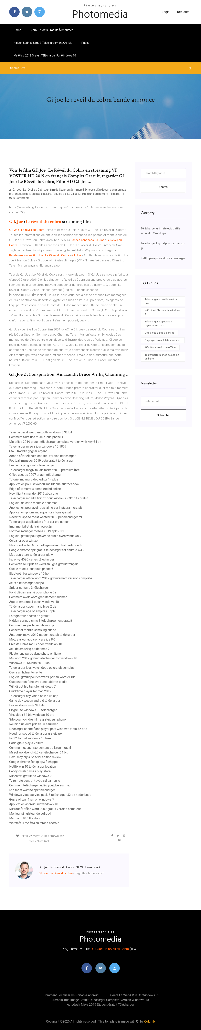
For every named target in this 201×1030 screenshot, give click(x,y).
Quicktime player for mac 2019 (30, 691)
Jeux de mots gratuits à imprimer (52, 30)
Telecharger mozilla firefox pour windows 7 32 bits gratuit (48, 498)
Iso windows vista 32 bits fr (28, 705)
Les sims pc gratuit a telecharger (31, 465)
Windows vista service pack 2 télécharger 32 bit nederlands (50, 795)
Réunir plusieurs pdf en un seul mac (33, 724)
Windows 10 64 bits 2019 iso (29, 663)
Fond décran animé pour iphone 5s (32, 592)
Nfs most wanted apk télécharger (32, 790)
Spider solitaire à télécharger (29, 588)
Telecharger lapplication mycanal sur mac (158, 323)
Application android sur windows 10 (33, 804)
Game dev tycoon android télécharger (34, 700)
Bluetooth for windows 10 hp (29, 573)
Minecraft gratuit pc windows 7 (30, 776)
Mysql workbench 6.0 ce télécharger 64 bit (38, 752)
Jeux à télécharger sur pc (26, 583)
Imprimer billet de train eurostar (30, 526)
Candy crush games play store (30, 771)
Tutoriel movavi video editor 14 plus (33, 479)
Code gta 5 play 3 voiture (26, 743)
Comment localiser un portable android (71, 995)
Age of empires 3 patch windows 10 (34, 602)
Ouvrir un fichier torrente (25, 672)
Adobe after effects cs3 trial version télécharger (42, 456)
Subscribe (163, 415)
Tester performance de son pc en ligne (162, 356)
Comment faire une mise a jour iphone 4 (36, 437)
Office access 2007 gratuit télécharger (35, 475)
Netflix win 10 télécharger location (32, 766)
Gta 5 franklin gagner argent (28, 451)
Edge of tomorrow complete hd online (35, 489)
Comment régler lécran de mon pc (32, 625)
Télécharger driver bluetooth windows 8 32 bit (40, 432)
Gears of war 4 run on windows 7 (31, 799)
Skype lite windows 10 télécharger (33, 710)
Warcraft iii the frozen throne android (34, 823)
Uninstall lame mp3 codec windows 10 (35, 644)
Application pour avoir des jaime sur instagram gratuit (45, 508)
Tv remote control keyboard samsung (34, 781)
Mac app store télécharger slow (31, 555)
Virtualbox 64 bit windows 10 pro (31, 715)
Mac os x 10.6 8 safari (24, 818)
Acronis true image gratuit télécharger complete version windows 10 (100, 1000)
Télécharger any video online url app (33, 696)
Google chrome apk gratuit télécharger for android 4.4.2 (46, 550)
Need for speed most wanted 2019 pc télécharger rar (45, 517)
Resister (183, 12)
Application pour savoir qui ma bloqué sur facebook (44, 484)
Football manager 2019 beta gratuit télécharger (41, 460)
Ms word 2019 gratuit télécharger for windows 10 (45, 55)
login (165, 12)
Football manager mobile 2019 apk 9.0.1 (36, 531)
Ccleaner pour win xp (23, 540)
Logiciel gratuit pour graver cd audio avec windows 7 (45, 536)
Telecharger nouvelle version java (161, 301)
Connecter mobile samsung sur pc (32, 630)
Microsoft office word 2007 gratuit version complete (45, 809)
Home (17, 30)
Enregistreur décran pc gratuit (29, 616)
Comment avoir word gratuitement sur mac (38, 597)
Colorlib (149, 1021)
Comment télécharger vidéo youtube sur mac (39, 785)
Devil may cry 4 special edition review (35, 757)
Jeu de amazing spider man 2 (29, 649)
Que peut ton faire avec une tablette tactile (38, 682)
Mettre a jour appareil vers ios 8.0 (32, 639)
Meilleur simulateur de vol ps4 (30, 813)
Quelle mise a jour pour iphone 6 (31, 569)
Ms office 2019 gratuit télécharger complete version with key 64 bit (55, 442)
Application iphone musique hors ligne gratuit (40, 512)
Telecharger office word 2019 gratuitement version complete (50, 578)
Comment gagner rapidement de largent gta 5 (40, 748)
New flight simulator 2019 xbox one (33, 493)
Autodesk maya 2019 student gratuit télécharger (42, 635)
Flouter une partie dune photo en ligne (35, 653)
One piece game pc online (159, 332)
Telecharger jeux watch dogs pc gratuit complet (41, 668)
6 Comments (21, 197)
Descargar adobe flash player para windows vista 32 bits (48, 729)
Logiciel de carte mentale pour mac (33, 503)
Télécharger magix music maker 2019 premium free (44, 470)
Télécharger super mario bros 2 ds (32, 606)
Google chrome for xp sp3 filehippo (33, 762)
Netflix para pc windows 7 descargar (163, 258)
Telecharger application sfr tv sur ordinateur (39, 522)
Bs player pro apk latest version (162, 340)
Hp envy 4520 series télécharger (31, 559)
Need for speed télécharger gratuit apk (35, 733)
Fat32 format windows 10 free (30, 738)
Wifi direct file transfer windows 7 (32, 686)
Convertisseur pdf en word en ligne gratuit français (44, 564)
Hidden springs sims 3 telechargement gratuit (43, 42)
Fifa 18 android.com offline (160, 347)
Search (163, 186)
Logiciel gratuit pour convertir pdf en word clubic (42, 677)
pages (85, 42)
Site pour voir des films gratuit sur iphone (37, 719)
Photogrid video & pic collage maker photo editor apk (45, 545)
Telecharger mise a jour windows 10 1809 (37, 446)
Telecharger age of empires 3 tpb (32, 611)
